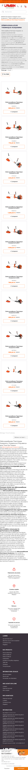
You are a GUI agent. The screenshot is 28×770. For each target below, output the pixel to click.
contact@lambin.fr (20, 743)
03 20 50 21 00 (12, 712)
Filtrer (6, 74)
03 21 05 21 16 (12, 730)
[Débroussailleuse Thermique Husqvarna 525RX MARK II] (14, 369)
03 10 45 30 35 (9, 741)
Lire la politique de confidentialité (7, 763)
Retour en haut (20, 437)
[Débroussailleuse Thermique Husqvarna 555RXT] (14, 195)
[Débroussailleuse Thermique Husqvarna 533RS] (14, 334)
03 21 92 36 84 (11, 734)
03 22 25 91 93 (11, 716)
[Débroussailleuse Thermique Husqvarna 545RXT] (14, 230)
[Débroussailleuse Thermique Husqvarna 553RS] (14, 299)
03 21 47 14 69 (10, 727)
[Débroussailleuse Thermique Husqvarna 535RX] (14, 125)
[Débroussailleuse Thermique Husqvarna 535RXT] (14, 90)
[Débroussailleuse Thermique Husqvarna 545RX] (14, 264)
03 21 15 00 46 (10, 723)
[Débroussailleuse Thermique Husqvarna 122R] (14, 160)
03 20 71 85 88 (11, 737)
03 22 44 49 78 (11, 720)
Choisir (9, 70)
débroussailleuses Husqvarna (10, 447)
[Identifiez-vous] (21, 6)
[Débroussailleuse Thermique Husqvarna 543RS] (14, 404)
